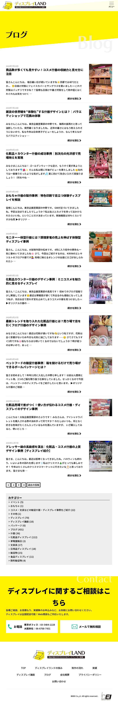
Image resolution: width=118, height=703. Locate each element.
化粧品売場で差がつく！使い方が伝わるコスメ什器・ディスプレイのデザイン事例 (43, 407)
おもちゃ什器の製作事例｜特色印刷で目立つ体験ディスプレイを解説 (43, 197)
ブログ (14, 529)
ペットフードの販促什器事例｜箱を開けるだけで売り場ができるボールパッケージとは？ (43, 365)
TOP (23, 668)
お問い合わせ (59, 681)
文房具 (14, 545)
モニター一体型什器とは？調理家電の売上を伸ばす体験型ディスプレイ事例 (43, 239)
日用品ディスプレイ (21, 548)
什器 (13, 533)
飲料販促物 (16, 560)
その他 (14, 513)
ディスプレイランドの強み (48, 668)
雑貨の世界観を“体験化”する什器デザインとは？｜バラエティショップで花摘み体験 (44, 114)
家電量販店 (16, 541)
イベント (15, 502)
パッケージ (16, 525)
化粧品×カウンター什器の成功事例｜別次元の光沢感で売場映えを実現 (43, 155)
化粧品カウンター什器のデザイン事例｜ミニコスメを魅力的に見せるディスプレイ (43, 281)
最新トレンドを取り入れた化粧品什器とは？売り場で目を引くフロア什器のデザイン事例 (43, 323)
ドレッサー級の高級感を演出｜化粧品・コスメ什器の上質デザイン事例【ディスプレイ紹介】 (43, 449)
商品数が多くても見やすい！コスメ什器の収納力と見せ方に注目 (44, 72)
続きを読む (73, 98)
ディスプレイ (17, 517)
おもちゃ (15, 506)
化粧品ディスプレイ (21, 537)
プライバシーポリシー (90, 674)
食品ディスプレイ (20, 556)
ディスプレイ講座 (20, 521)
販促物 (14, 552)
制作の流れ (77, 668)
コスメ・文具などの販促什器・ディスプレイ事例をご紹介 (40, 510)
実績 (94, 668)
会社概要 (64, 674)
